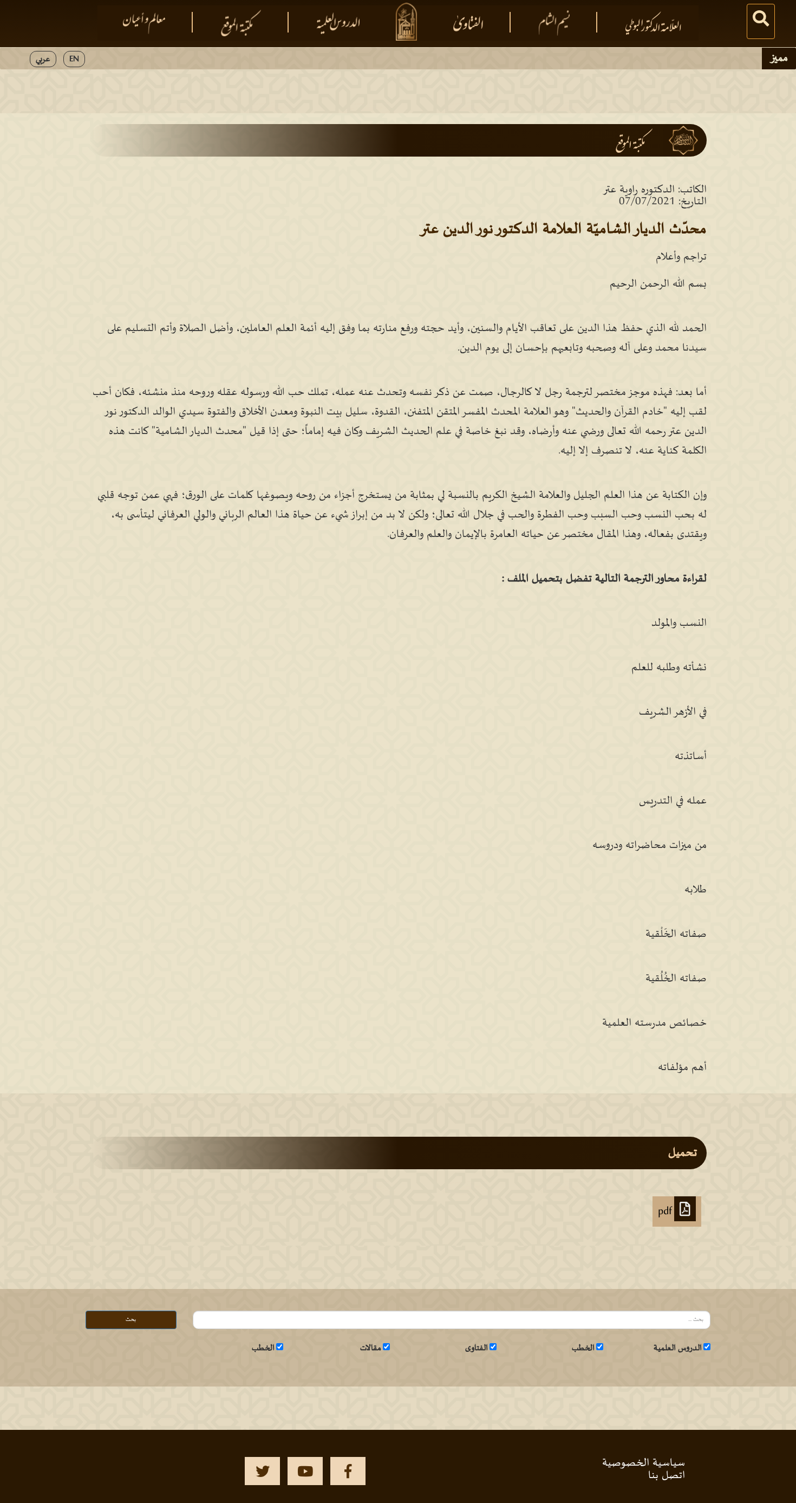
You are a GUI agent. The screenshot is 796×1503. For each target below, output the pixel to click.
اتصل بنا (666, 1475)
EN (74, 59)
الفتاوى (476, 1348)
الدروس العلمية (678, 1348)
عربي (43, 59)
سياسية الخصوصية (643, 1463)
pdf (666, 1211)
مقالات (370, 1348)
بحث (131, 1319)
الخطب (583, 1348)
